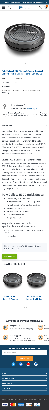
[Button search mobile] (9, 7)
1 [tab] (23, 63)
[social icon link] (13, 364)
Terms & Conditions (29, 400)
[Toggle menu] (3, 7)
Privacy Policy (42, 400)
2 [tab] (25, 63)
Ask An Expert (32, 108)
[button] (46, 2)
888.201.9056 (18, 108)
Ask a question (9, 257)
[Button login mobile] (40, 7)
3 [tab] (26, 307)
